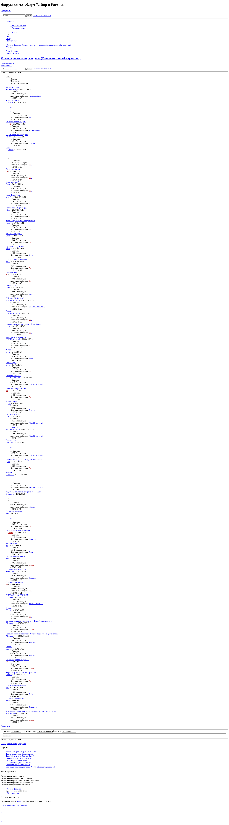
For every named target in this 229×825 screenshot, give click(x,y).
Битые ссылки (11, 543)
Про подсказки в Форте (15, 556)
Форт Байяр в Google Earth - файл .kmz (21, 673)
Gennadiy (9, 597)
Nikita (8, 210)
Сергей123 (10, 475)
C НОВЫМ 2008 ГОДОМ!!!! (17, 595)
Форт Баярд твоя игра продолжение (20, 221)
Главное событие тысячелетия (18, 531)
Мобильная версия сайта (16, 389)
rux (7, 546)
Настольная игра (12, 414)
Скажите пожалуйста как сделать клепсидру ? (24, 460)
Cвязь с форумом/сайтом (16, 337)
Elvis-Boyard (11, 713)
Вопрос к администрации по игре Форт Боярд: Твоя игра (29, 621)
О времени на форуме (14, 698)
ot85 (30, 117)
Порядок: (58, 731)
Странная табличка (13, 376)
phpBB (19, 801)
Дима (8, 184)
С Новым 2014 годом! (15, 298)
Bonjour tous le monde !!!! (16, 569)
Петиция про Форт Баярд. (16, 208)
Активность (11, 285)
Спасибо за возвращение (16, 685)
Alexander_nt (11, 623)
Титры (8, 608)
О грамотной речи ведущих (17, 135)
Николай (9, 442)
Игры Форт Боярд (13, 195)
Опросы (9, 647)
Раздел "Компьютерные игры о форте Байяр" (24, 492)
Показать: (7, 731)
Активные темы (12, 53)
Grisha (10, 533)
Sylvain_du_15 (11, 571)
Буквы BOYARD (13, 87)
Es (10, 124)
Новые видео (11, 363)
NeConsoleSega (12, 89)
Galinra (8, 137)
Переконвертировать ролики (17, 660)
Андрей (32, 642)
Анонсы (9, 311)
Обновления (11, 440)
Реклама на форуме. (14, 234)
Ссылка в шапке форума (16, 122)
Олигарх (32, 143)
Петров (32, 294)
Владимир (10, 494)
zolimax (11, 102)
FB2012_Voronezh (13, 300)
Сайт (8, 148)
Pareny (8, 558)
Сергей (10, 150)
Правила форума (8, 63)
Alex (7, 688)
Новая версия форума (14, 582)
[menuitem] (18, 26)
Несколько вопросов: (14, 511)
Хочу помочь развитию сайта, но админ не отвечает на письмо (31, 711)
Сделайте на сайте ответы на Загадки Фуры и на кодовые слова (32, 634)
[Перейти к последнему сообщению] (42, 96)
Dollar (31, 694)
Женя (8, 700)
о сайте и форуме (13, 100)
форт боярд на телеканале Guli (18, 259)
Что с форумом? (12, 182)
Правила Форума (13, 169)
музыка (9, 472)
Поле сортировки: (29, 731)
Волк (31, 552)
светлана (9, 326)
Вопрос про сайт (12, 427)
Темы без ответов (13, 51)
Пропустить (6, 11)
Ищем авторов (12, 272)
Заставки (9, 350)
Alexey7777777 (35, 130)
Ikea (7, 513)
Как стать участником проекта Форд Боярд (23, 324)
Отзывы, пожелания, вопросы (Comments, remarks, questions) (41, 58)
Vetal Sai (9, 197)
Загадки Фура (11, 401)
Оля (9, 404)
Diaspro (32, 410)
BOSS (8, 610)
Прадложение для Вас (15, 247)
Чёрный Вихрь (35, 604)
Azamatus (32, 539)
